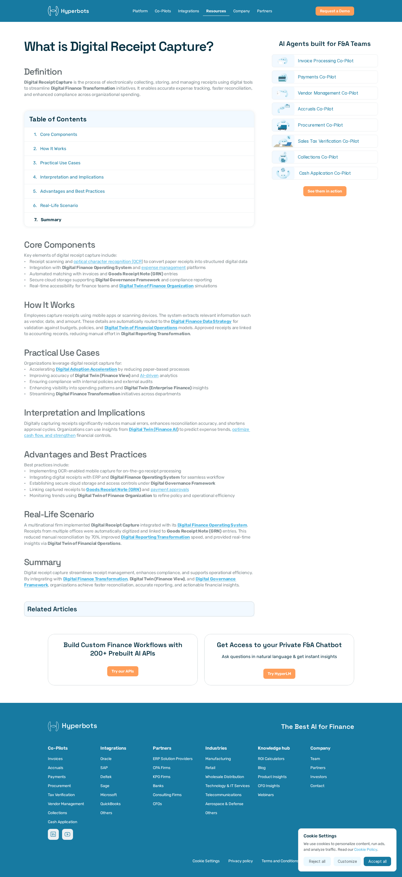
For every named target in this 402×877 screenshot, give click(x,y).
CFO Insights (269, 786)
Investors (318, 776)
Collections (57, 813)
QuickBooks (110, 804)
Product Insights (272, 776)
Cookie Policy (365, 849)
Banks (158, 786)
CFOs (157, 804)
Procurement (59, 786)
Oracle (106, 758)
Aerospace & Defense (224, 804)
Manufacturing (218, 758)
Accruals (55, 767)
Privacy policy (240, 861)
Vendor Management (66, 804)
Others (106, 813)
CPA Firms (161, 767)
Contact (317, 786)
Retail (210, 767)
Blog (262, 767)
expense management (163, 267)
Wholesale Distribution (224, 776)
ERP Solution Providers (173, 758)
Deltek (106, 776)
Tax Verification (61, 795)
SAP (104, 767)
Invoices (55, 758)
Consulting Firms (167, 795)
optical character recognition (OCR (107, 261)
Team (315, 758)
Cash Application (62, 822)
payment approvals (170, 489)
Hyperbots (75, 10)
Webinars (266, 795)
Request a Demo (335, 11)
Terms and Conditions (280, 861)
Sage (104, 786)
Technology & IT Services (227, 786)
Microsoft (108, 795)
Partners (317, 767)
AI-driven (149, 375)
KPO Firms (161, 776)
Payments (57, 776)
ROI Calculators (271, 758)
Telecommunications (223, 795)
